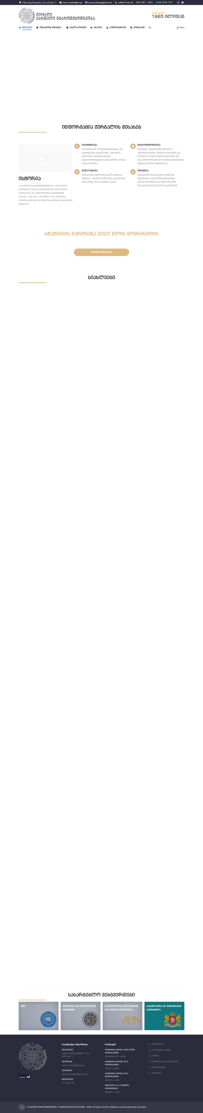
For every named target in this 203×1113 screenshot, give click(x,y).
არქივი (155, 1056)
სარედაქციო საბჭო (161, 1050)
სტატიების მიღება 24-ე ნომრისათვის (53, 782)
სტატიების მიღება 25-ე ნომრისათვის (53, 612)
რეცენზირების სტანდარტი (164, 1062)
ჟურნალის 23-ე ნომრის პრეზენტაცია (53, 953)
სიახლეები (31, 445)
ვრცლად (30, 450)
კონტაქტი (156, 1073)
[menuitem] (27, 28)
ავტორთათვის (158, 1067)
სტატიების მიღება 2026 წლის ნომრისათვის (58, 441)
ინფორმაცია (157, 1044)
